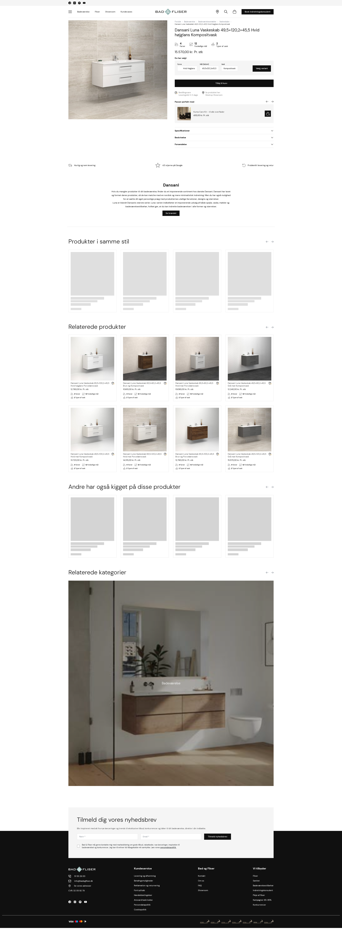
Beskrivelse (180, 137)
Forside (178, 21)
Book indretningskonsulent (257, 11)
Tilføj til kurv (221, 83)
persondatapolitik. (168, 847)
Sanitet (256, 880)
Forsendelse (181, 144)
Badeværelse (83, 11)
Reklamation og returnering (147, 885)
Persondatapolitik (142, 904)
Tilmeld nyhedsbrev (217, 836)
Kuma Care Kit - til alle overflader (208, 112)
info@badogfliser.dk (83, 881)
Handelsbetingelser (143, 895)
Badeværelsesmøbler (207, 21)
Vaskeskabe (224, 21)
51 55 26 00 (79, 876)
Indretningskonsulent (263, 890)
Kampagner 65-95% (262, 900)
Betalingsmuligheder (143, 880)
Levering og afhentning (145, 876)
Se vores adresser (82, 886)
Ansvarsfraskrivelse (143, 900)
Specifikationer (182, 130)
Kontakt (201, 876)
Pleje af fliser (259, 895)
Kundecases (126, 11)
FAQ (200, 885)
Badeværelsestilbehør (263, 885)
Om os (201, 880)
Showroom (110, 11)
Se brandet (171, 213)
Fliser (97, 11)
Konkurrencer (259, 904)
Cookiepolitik (140, 909)
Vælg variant (262, 68)
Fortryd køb (139, 890)
